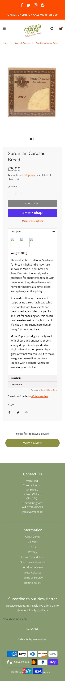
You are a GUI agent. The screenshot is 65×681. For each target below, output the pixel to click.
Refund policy (32, 582)
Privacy (32, 552)
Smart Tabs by (47, 390)
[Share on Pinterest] (27, 412)
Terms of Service (33, 577)
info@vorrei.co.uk (32, 511)
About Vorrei (32, 536)
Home (5, 43)
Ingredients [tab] (33, 378)
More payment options (32, 221)
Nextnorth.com (39, 640)
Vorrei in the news (33, 567)
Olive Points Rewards (32, 562)
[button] (31, 139)
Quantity (12, 187)
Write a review (39, 396)
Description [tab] (33, 231)
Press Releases (32, 572)
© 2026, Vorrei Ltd (19, 672)
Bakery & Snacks (22, 43)
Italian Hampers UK (42, 672)
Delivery (32, 541)
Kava (55, 390)
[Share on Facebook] (9, 412)
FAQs (32, 547)
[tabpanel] (32, 305)
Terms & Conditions (32, 557)
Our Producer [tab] (33, 384)
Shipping (29, 175)
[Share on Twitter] (18, 412)
